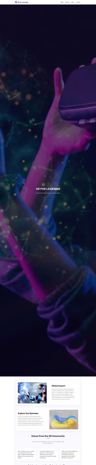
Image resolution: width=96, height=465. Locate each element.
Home (62, 2)
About (72, 2)
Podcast (67, 2)
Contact (78, 2)
